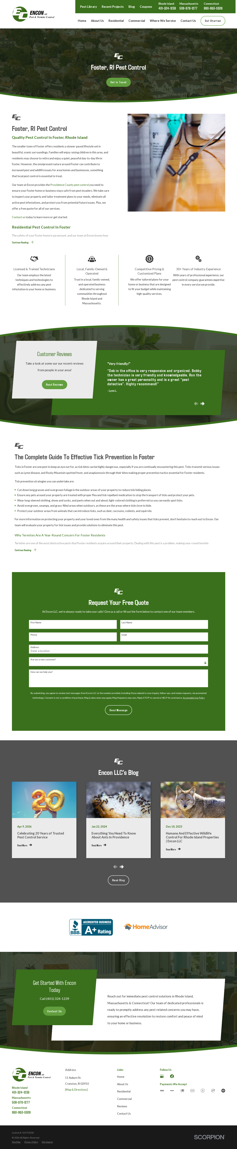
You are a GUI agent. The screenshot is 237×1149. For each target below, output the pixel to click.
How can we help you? (41, 672)
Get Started (213, 20)
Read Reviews (54, 384)
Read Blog (118, 880)
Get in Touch (118, 82)
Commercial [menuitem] (136, 20)
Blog (131, 6)
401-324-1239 (167, 8)
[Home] (33, 14)
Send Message (118, 710)
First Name (35, 622)
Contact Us (54, 1011)
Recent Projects (113, 6)
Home (120, 1076)
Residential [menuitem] (116, 20)
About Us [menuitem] (97, 20)
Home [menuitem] (82, 20)
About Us (122, 1084)
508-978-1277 (188, 8)
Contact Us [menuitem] (188, 20)
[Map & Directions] (76, 1089)
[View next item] (203, 404)
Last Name (127, 622)
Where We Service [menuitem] (163, 20)
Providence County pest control (69, 184)
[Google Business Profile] (162, 1076)
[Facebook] (172, 1076)
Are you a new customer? (43, 659)
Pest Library (88, 6)
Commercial (124, 1099)
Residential (124, 1091)
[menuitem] (16, 1142)
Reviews (122, 1106)
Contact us (18, 217)
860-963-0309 (213, 8)
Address (34, 647)
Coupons (146, 6)
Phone (33, 634)
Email (124, 634)
